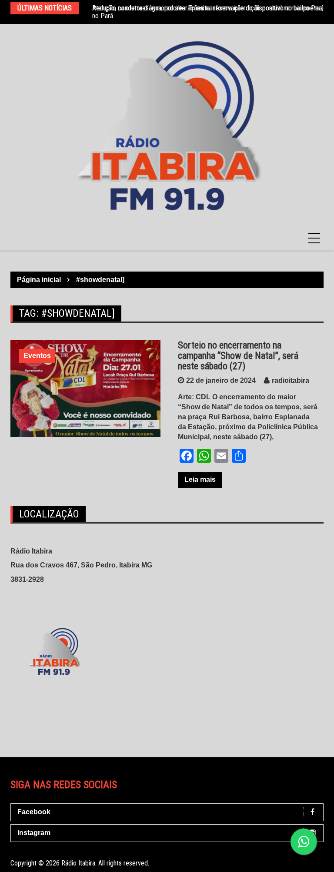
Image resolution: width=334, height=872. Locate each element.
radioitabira (290, 380)
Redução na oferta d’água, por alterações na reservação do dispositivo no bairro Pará (208, 8)
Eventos (37, 355)
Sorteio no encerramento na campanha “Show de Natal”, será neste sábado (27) (238, 355)
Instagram (33, 832)
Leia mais (200, 479)
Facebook (33, 812)
